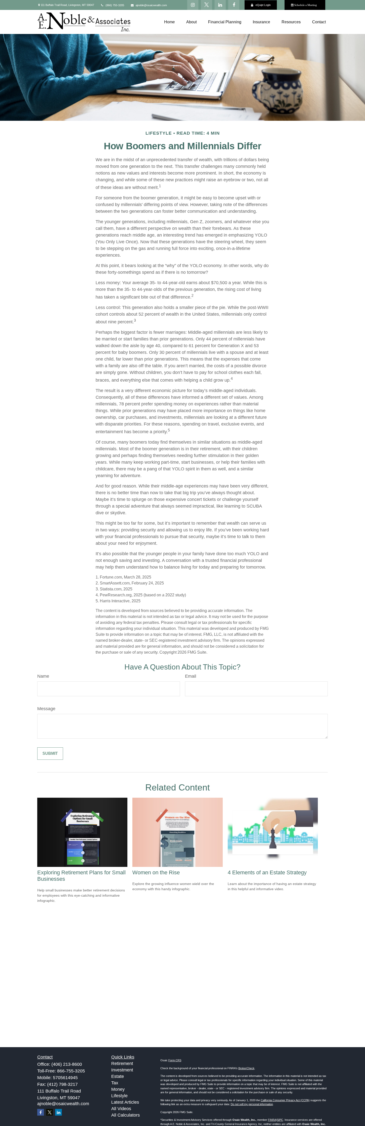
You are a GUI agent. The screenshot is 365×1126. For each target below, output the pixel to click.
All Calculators (125, 1115)
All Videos (121, 1108)
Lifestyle (119, 1095)
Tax (114, 1082)
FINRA (272, 1119)
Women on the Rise (156, 872)
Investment (122, 1069)
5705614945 (65, 1077)
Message (46, 708)
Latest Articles (125, 1102)
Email (190, 676)
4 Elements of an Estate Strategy (267, 872)
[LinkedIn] (220, 5)
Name (43, 676)
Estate (117, 1076)
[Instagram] (192, 5)
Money (118, 1089)
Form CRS (174, 1060)
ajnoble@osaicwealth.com (151, 5)
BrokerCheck (246, 1068)
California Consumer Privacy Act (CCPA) (285, 1100)
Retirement (122, 1063)
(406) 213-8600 (66, 1064)
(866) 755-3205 (115, 5)
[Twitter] (206, 5)
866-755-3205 (71, 1070)
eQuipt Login (263, 4)
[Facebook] (233, 5)
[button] (169, 22)
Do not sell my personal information (252, 1104)
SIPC (280, 1119)
